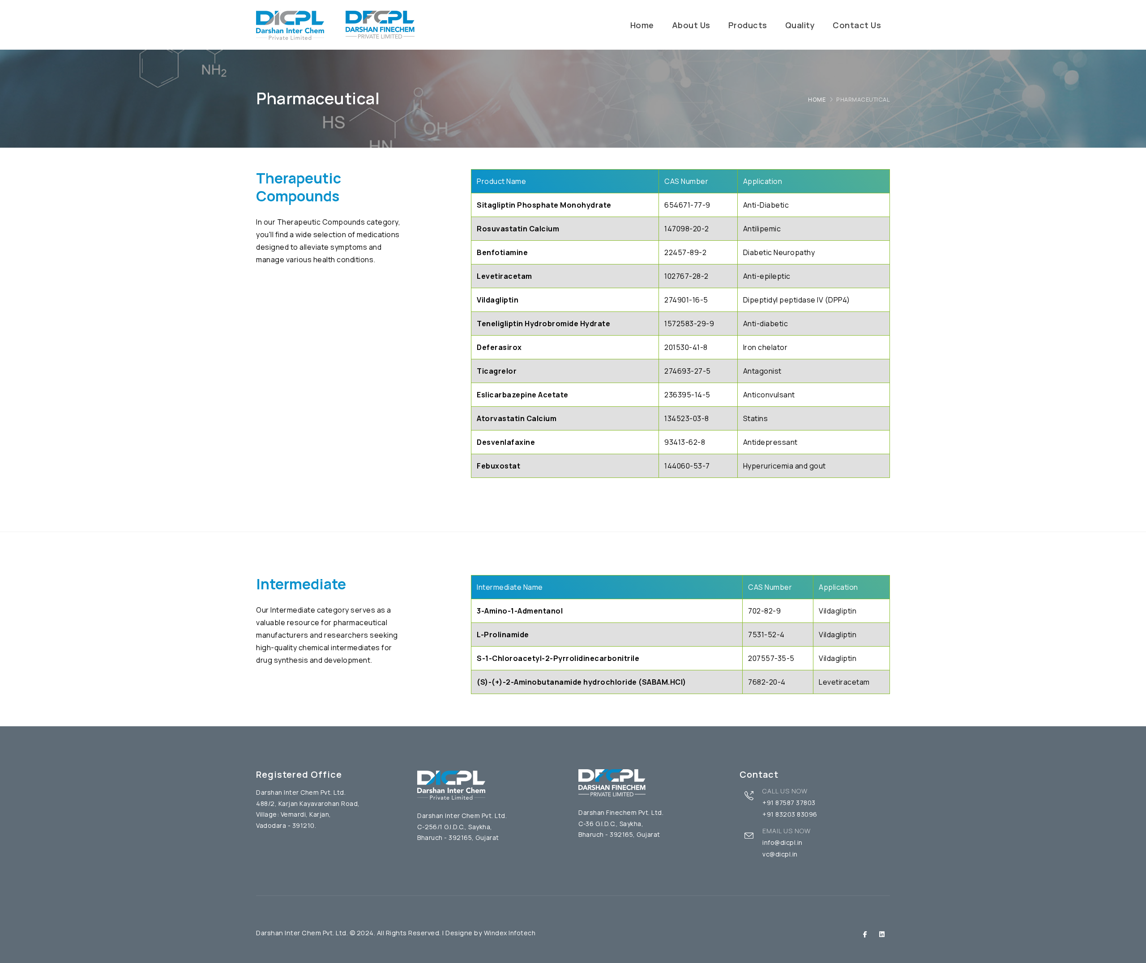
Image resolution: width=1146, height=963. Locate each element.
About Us (691, 25)
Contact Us (857, 25)
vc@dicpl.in (780, 854)
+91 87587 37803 (789, 802)
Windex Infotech (510, 933)
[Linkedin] (882, 934)
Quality (800, 25)
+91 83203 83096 (789, 814)
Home (642, 25)
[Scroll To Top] (1130, 953)
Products (747, 25)
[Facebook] (865, 934)
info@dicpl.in (782, 842)
